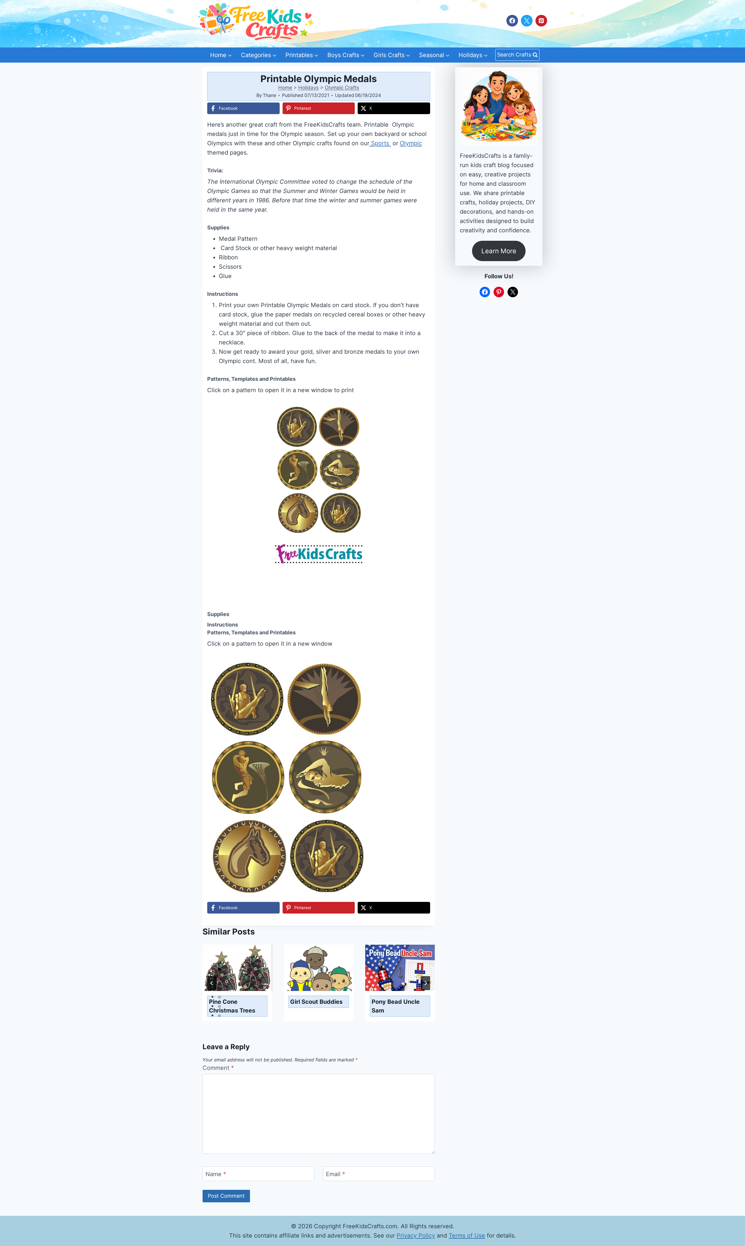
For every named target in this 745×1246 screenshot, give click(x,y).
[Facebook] (512, 20)
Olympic (411, 143)
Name (215, 1174)
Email (335, 1174)
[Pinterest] (541, 20)
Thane (269, 95)
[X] (527, 20)
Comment (218, 1067)
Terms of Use (467, 1235)
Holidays (308, 88)
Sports (380, 143)
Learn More (498, 251)
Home (285, 88)
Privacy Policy (416, 1235)
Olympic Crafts (342, 88)
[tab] (219, 969)
